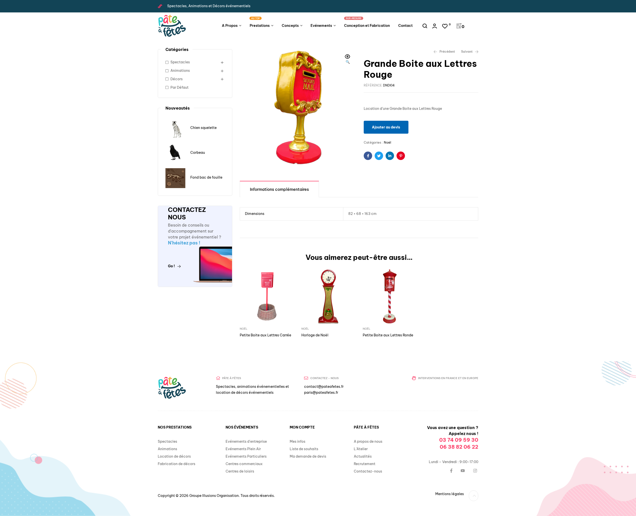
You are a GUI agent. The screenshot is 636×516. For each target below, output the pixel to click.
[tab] (279, 189)
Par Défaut (179, 87)
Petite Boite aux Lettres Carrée (265, 335)
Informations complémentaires (279, 189)
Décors (176, 79)
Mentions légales (449, 494)
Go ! (171, 266)
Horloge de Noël (314, 335)
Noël (387, 142)
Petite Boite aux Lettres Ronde (388, 335)
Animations (180, 70)
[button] (347, 59)
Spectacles (180, 62)
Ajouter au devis (386, 127)
